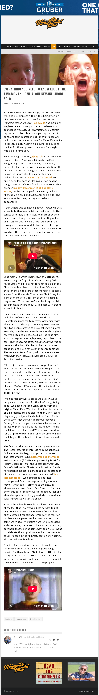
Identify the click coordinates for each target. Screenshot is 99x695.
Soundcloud (71, 52)
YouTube (60, 52)
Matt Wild (7, 103)
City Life (25, 46)
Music (16, 46)
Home (9, 46)
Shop (84, 46)
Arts (60, 46)
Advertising (90, 691)
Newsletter (91, 52)
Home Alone (21, 619)
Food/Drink (36, 46)
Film (54, 46)
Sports (67, 46)
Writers (82, 691)
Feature (8, 619)
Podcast (76, 46)
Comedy (46, 46)
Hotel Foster (35, 619)
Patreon (81, 52)
